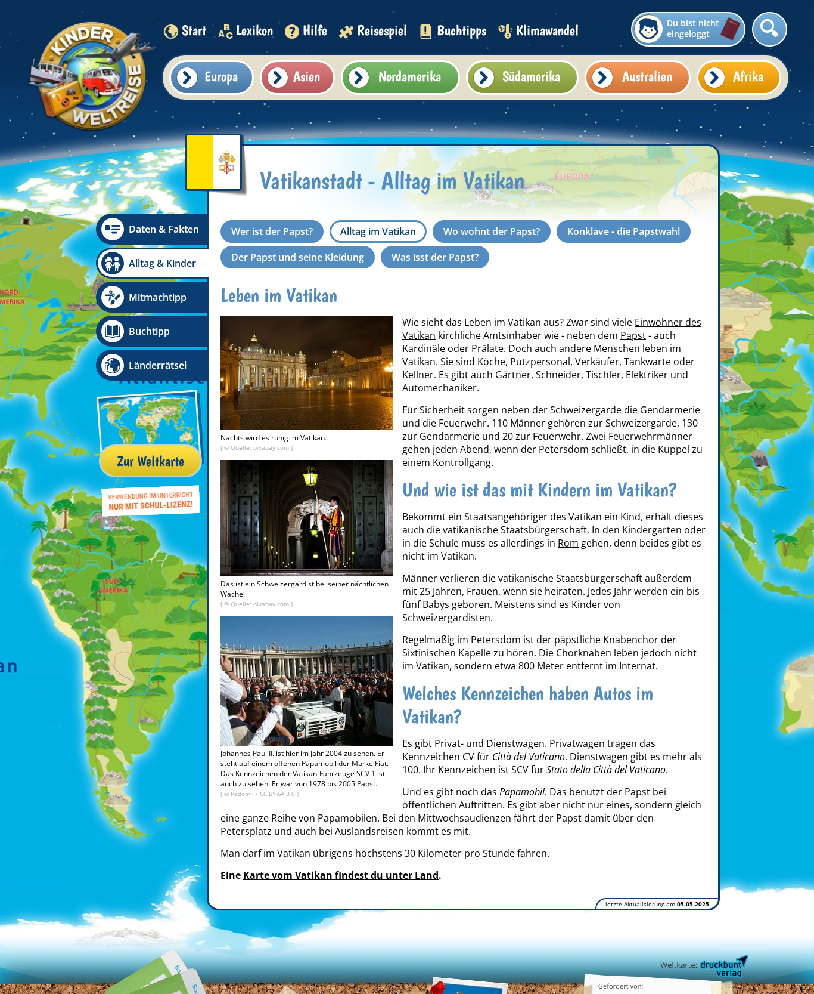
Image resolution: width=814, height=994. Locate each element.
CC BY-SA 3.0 (278, 793)
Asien (306, 76)
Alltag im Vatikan (378, 231)
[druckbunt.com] (703, 967)
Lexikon (254, 30)
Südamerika (531, 76)
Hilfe (315, 30)
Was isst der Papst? (435, 257)
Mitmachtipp (158, 297)
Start (194, 30)
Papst (633, 335)
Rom (568, 543)
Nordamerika (409, 76)
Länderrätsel (158, 365)
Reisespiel (382, 30)
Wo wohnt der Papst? (491, 231)
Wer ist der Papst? (272, 231)
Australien (647, 76)
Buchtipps (461, 30)
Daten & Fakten (164, 229)
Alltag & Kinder (162, 263)
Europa (221, 76)
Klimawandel (547, 30)
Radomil (243, 793)
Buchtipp (149, 331)
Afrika (748, 76)
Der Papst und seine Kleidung (297, 257)
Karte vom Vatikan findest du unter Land (341, 875)
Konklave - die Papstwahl (623, 231)
